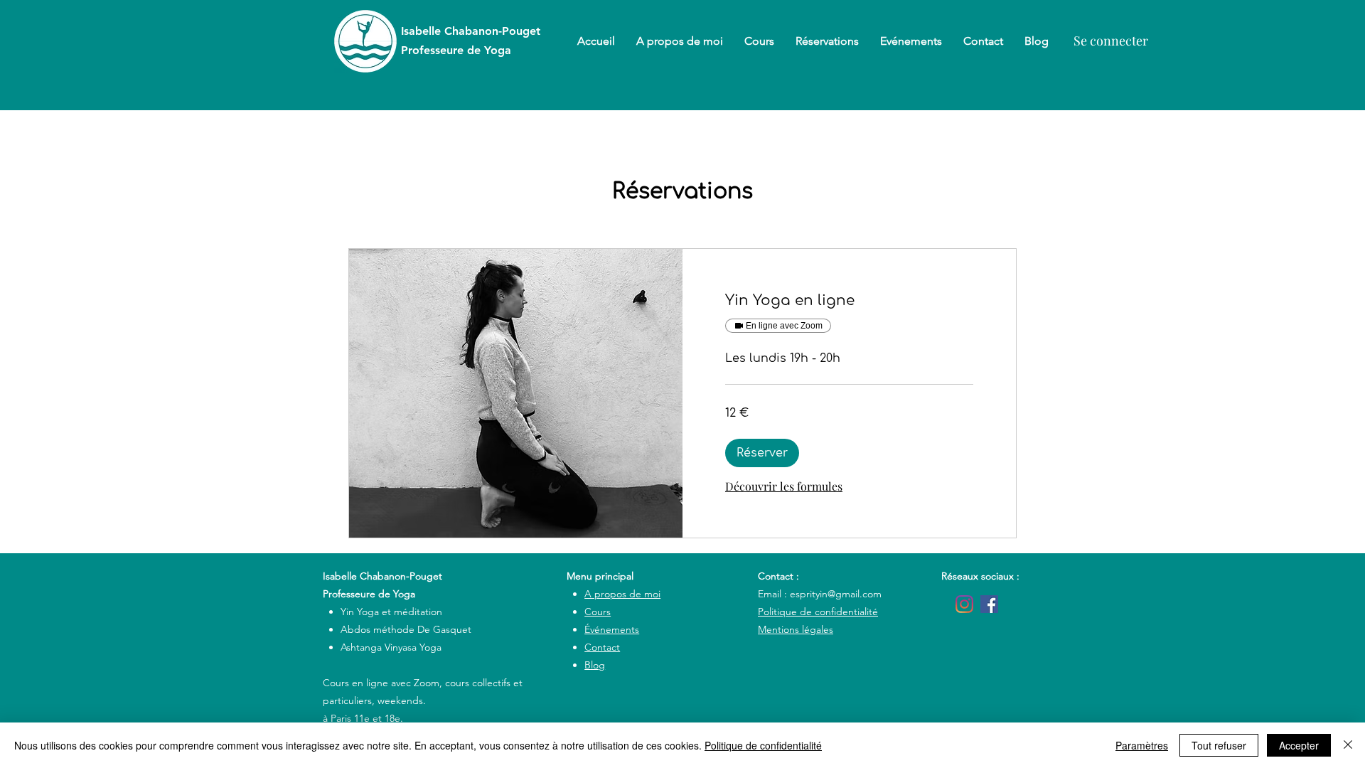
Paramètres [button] (1141, 745)
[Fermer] (1347, 745)
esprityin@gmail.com (836, 593)
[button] (762, 453)
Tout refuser (1219, 745)
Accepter (1299, 745)
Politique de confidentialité (763, 745)
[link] (849, 301)
